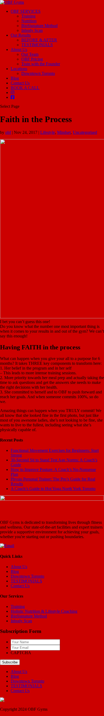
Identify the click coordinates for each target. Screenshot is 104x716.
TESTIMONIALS (37, 44)
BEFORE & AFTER (39, 40)
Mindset (64, 132)
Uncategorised (85, 132)
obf (8, 132)
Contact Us (20, 83)
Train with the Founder (40, 64)
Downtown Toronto (38, 73)
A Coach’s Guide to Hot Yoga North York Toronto (53, 488)
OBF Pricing (32, 59)
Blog (15, 78)
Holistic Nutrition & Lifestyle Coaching (44, 611)
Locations (19, 68)
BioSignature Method (39, 25)
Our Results (21, 35)
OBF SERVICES (26, 11)
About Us (19, 49)
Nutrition (29, 21)
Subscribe (10, 662)
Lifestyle (47, 132)
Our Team (29, 54)
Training (28, 16)
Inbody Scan (32, 30)
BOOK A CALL (25, 87)
